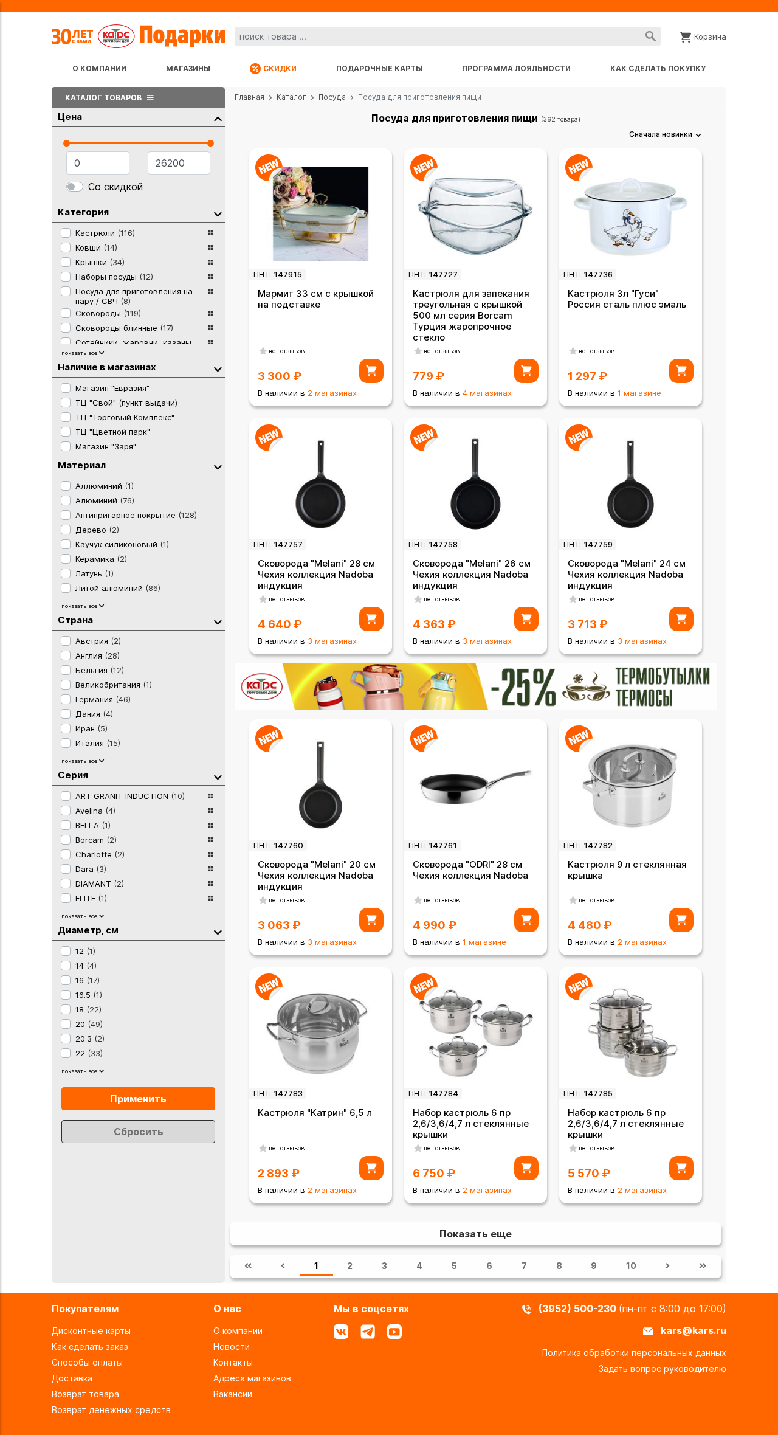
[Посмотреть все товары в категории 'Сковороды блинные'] (210, 327)
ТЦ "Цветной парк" (112, 432)
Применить (138, 1099)
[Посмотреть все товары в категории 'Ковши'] (210, 247)
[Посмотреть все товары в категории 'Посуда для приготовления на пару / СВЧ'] (210, 295)
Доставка (72, 1378)
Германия (103, 699)
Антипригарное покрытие (136, 515)
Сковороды (108, 313)
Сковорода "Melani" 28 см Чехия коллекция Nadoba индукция (316, 574)
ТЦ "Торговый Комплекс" (124, 417)
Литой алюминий (117, 588)
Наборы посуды (114, 277)
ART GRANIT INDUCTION (130, 796)
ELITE (91, 898)
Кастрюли (105, 233)
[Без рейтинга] (263, 351)
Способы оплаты (87, 1362)
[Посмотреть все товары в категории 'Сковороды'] (210, 313)
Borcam (96, 840)
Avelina (95, 810)
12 (85, 951)
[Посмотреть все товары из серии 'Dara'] (210, 869)
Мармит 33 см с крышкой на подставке (316, 299)
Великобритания (113, 685)
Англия (97, 655)
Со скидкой (115, 187)
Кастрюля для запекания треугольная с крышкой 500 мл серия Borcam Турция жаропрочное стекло (471, 315)
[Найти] (650, 36)
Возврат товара (85, 1394)
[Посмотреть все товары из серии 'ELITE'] (210, 898)
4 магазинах (487, 393)
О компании (99, 68)
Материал (82, 465)
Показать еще (475, 1234)
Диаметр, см (88, 930)
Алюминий (104, 500)
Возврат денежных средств (111, 1410)
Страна (75, 620)
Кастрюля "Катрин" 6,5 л (315, 1112)
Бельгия (99, 670)
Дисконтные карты (91, 1331)
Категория (83, 212)
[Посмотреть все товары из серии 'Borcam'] (210, 839)
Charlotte (100, 854)
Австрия (98, 641)
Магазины (188, 68)
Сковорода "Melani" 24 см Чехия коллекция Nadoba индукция (627, 574)
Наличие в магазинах (107, 367)
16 (87, 980)
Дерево (97, 529)
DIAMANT (99, 883)
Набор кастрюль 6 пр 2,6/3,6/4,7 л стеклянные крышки (471, 1123)
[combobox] (448, 36)
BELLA (93, 825)
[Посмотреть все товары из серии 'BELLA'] (210, 825)
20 (89, 1024)
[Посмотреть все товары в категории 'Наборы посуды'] (210, 276)
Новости (231, 1346)
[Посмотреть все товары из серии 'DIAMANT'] (210, 883)
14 (86, 965)
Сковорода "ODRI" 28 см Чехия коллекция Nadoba (470, 870)
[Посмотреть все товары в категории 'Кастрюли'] (210, 233)
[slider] (66, 143)
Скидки (280, 68)
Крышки (100, 262)
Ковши (96, 247)
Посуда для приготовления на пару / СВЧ (134, 296)
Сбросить (139, 1132)
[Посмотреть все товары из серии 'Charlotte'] (210, 854)
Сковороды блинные (124, 328)
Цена (70, 116)
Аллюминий (104, 486)
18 (88, 1009)
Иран (91, 728)
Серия (73, 775)
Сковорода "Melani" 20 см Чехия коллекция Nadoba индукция (317, 875)
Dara (90, 869)
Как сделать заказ (90, 1346)
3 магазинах (332, 641)
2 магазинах (332, 393)
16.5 (88, 995)
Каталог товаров (104, 97)
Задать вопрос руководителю (662, 1368)
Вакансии (232, 1394)
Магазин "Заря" (105, 446)
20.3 (90, 1038)
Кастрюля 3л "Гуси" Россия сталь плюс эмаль (627, 299)
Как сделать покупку (658, 68)
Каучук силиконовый (122, 544)
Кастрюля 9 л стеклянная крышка (627, 870)
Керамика (101, 559)
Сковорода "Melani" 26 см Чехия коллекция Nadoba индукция (472, 574)
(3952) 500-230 (579, 1308)
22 (89, 1053)
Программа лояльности (516, 68)
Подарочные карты (379, 68)
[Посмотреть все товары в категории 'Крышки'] (210, 262)
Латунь (94, 573)
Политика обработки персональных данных (634, 1352)
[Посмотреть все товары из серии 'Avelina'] (210, 810)
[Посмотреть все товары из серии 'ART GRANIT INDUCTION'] (210, 796)
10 (631, 1265)
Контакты (233, 1362)
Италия (97, 743)
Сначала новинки (660, 134)
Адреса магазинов (252, 1378)
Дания (94, 714)
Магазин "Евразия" (112, 388)
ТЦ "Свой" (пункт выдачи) (126, 402)
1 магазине (639, 393)
